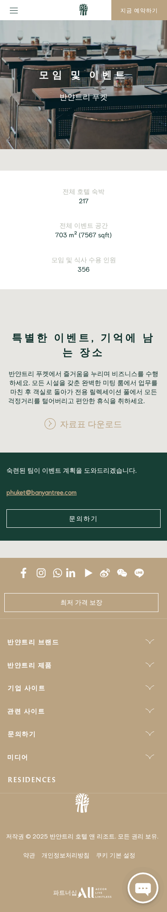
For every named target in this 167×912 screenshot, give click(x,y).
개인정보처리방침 (65, 855)
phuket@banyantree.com (41, 491)
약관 (29, 855)
